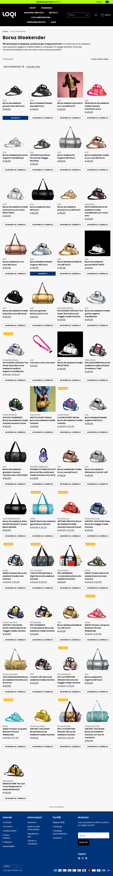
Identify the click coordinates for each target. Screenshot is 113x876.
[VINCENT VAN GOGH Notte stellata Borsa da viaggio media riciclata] (15, 606)
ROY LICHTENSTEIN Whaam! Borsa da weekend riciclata (66, 732)
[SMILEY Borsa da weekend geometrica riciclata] (43, 503)
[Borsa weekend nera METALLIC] (43, 188)
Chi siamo (7, 826)
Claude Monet (63, 414)
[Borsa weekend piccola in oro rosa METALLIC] (70, 85)
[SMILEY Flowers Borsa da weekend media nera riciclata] (15, 554)
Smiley (32, 518)
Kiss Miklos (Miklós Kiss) (39, 466)
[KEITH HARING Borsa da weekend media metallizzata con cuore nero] (97, 188)
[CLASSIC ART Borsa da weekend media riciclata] (43, 658)
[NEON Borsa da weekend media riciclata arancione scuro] (97, 85)
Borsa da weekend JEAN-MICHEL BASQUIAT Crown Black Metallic (15, 524)
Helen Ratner (8, 781)
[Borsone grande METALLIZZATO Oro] (43, 292)
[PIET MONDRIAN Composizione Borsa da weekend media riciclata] (43, 606)
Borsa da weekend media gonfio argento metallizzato (97, 313)
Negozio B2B (58, 822)
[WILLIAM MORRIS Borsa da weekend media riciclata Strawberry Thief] (97, 344)
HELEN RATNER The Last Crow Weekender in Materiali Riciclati (14, 786)
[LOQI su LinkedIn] (86, 858)
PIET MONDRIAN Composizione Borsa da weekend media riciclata (42, 628)
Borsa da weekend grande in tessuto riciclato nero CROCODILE (15, 472)
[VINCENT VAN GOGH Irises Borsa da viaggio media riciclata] (97, 503)
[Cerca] (86, 15)
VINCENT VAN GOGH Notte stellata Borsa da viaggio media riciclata (14, 628)
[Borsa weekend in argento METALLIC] (70, 136)
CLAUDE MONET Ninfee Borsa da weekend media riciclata (70, 420)
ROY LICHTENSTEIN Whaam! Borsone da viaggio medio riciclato (68, 680)
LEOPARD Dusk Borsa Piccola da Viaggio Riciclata (40, 158)
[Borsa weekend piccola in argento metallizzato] (15, 136)
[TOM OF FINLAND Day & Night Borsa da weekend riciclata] (43, 554)
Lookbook (57, 838)
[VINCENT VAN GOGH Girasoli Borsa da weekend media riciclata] (43, 710)
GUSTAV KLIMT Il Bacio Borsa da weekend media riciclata (42, 420)
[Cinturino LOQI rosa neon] (43, 344)
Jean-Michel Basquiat (11, 518)
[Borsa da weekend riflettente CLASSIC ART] (97, 451)
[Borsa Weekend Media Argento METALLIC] (43, 243)
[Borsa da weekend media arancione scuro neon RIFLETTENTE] (15, 188)
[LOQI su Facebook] (79, 858)
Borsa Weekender (12, 66)
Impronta (31, 822)
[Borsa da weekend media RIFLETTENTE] (70, 344)
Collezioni (7, 842)
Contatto (7, 822)
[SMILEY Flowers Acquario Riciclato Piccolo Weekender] (15, 710)
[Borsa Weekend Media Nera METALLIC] (43, 85)
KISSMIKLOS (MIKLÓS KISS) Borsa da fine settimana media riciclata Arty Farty (43, 472)
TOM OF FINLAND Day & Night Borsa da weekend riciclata (42, 576)
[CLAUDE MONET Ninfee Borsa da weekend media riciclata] (70, 399)
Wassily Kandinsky (10, 414)
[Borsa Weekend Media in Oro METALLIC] (70, 243)
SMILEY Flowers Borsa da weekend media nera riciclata (15, 576)
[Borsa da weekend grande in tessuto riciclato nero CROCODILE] (15, 451)
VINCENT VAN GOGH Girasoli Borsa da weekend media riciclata (42, 732)
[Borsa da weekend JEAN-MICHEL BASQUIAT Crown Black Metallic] (15, 503)
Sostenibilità (8, 846)
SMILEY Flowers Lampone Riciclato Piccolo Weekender (97, 628)
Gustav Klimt (35, 414)
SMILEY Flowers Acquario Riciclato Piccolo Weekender (15, 732)
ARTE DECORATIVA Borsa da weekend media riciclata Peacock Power (69, 524)
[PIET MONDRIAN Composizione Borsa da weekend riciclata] (70, 554)
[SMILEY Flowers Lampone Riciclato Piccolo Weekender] (97, 606)
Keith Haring (89, 204)
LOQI (4, 100)
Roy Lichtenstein (64, 674)
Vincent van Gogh (92, 518)
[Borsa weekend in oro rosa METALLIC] (15, 243)
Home (5, 31)
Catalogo (57, 826)
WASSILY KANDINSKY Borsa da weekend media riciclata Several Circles (15, 420)
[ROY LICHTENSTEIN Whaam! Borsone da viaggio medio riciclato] (70, 658)
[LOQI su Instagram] (82, 858)
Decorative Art (63, 518)
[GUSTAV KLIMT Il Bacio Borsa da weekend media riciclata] (43, 399)
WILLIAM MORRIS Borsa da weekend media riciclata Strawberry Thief (97, 365)
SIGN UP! (83, 842)
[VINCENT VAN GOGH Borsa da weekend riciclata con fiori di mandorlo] (97, 710)
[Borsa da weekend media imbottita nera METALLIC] (15, 292)
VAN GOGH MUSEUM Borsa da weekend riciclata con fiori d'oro (15, 680)
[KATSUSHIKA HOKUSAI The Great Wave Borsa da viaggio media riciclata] (70, 292)
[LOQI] (9, 15)
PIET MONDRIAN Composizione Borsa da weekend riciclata (69, 576)
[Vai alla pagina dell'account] (96, 15)
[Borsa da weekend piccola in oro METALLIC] (70, 188)
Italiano (99, 2)
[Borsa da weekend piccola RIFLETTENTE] (97, 243)
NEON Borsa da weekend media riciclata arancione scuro (97, 106)
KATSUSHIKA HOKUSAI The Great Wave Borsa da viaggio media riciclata (70, 313)
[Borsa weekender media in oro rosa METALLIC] (97, 136)
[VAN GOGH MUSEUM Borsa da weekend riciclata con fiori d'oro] (15, 658)
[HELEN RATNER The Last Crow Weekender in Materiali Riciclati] (15, 765)
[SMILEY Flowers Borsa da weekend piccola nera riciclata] (97, 554)
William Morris (90, 360)
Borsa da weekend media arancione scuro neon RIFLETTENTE (15, 210)
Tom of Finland (36, 570)
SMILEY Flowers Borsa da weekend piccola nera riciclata (97, 576)
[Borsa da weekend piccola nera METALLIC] (15, 85)
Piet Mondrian (63, 570)
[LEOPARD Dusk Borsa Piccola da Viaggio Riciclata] (43, 136)
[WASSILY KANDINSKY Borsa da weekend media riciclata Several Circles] (15, 399)
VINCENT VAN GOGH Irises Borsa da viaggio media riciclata (97, 524)
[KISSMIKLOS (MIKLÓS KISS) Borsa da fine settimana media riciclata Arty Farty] (43, 451)
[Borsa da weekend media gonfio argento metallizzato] (97, 292)
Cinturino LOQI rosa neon (42, 362)
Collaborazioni (9, 830)
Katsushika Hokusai (65, 308)
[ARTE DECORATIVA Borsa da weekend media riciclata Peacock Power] (70, 503)
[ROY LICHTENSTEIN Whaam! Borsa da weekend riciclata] (70, 710)
